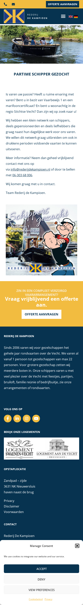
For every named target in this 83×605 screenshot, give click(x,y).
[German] (76, 16)
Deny (41, 579)
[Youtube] (36, 418)
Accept (41, 569)
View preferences (42, 590)
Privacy (48, 599)
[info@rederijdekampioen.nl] (14, 4)
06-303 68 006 (22, 175)
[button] (77, 546)
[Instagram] (26, 418)
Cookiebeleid (36, 599)
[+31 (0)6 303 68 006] (6, 4)
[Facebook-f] (8, 418)
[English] (71, 16)
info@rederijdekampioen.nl (30, 169)
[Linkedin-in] (17, 418)
